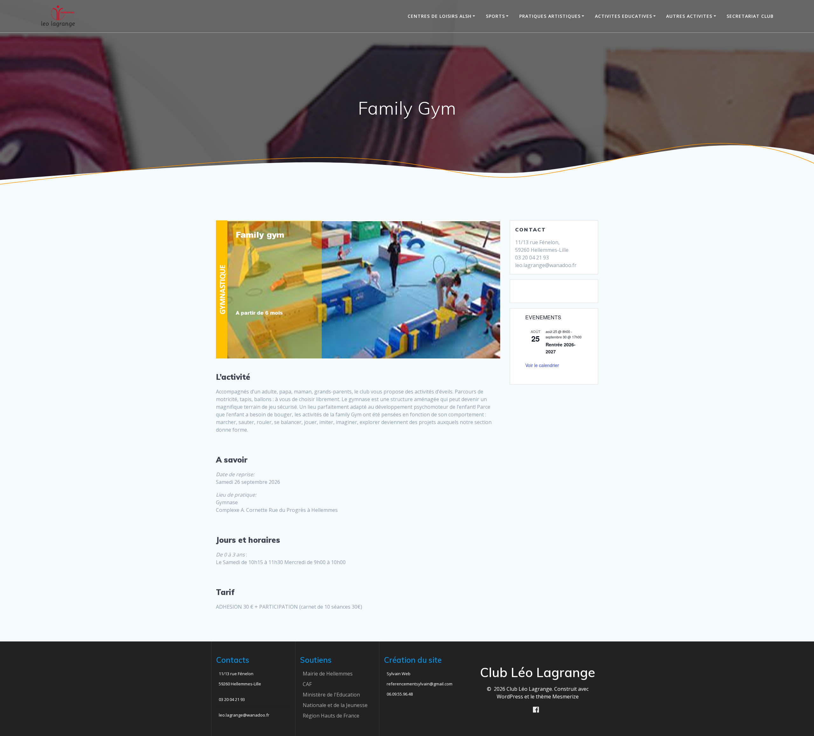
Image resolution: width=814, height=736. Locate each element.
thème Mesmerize (557, 696)
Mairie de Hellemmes (328, 673)
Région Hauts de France (331, 715)
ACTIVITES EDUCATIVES (623, 16)
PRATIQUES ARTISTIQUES (550, 16)
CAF (307, 684)
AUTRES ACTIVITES (689, 16)
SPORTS (495, 16)
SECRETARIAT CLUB (750, 16)
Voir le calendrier (542, 365)
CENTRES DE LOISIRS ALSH (440, 16)
